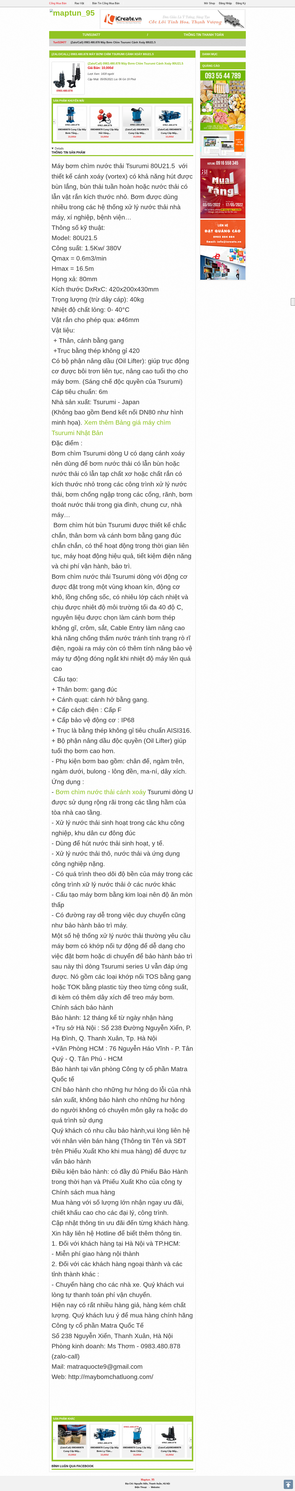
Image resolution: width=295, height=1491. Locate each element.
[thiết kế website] (172, 19)
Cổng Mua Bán (57, 3)
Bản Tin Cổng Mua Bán (105, 3)
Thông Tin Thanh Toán (204, 34)
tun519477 (91, 34)
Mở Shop (209, 3)
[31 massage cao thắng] (222, 188)
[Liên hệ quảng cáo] (222, 249)
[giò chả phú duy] (222, 100)
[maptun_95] (72, 12)
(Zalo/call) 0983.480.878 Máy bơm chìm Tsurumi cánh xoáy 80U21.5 (103, 54)
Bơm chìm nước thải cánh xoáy (101, 792)
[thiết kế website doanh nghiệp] (222, 144)
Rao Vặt (79, 3)
